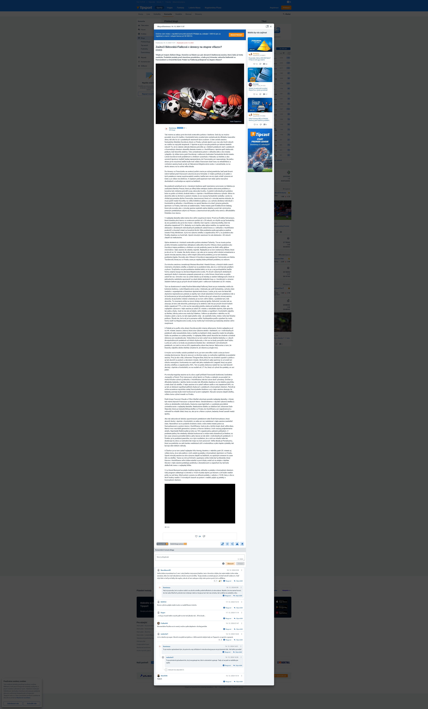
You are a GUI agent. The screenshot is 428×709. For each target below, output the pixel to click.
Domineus (166, 587)
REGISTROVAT (236, 35)
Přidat (240, 563)
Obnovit (230, 563)
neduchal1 (170, 657)
